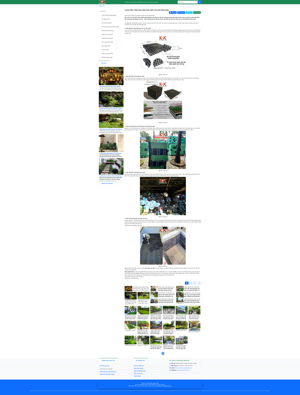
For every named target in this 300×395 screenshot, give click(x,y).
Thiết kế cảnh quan (107, 38)
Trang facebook (107, 183)
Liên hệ (156, 2)
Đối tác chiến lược (139, 365)
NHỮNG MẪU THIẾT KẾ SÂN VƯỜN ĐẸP (135, 330)
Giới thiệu (133, 2)
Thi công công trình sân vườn (110, 27)
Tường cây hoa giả (107, 57)
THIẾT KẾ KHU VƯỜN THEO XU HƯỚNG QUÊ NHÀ (112, 129)
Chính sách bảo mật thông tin (108, 371)
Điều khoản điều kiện (139, 371)
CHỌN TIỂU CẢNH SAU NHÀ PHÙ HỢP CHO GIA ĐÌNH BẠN (115, 176)
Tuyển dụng (137, 376)
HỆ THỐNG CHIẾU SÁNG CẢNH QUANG (109, 86)
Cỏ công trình (106, 19)
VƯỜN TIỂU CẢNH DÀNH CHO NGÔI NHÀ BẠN (111, 153)
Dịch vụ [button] (146, 2)
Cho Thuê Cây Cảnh (107, 42)
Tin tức (151, 2)
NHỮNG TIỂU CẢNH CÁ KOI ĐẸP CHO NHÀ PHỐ (196, 293)
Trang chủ (127, 2)
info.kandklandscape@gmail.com (183, 368)
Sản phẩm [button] (140, 2)
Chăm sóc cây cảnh (107, 34)
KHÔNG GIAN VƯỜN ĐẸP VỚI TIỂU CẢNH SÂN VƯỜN (113, 108)
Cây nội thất (105, 50)
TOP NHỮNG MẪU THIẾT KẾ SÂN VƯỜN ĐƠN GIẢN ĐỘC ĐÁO (200, 299)
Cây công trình (106, 46)
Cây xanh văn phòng (108, 30)
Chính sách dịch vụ (108, 360)
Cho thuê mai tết (106, 23)
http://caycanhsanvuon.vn (183, 370)
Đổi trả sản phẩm (138, 368)
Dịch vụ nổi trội (138, 373)
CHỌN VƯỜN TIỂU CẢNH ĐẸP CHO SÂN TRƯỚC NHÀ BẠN (199, 287)
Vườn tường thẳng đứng (109, 15)
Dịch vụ (103, 11)
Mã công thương (104, 365)
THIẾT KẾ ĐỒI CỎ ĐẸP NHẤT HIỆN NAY (168, 293)
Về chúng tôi (140, 360)
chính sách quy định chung (107, 374)
